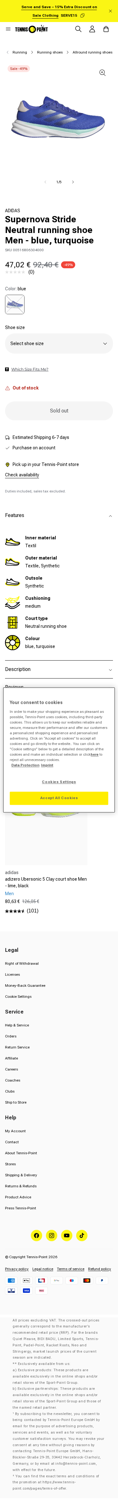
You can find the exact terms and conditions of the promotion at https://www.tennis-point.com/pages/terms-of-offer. (56, 1482)
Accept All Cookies (59, 798)
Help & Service (17, 1025)
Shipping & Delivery (21, 1175)
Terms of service (70, 1269)
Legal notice (42, 1269)
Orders (10, 1036)
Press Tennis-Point (20, 1208)
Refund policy (99, 1269)
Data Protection (25, 765)
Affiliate (11, 1058)
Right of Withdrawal (22, 963)
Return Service (17, 1047)
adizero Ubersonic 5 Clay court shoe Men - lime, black (46, 882)
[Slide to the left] (45, 182)
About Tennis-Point (21, 1153)
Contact (12, 1142)
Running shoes (50, 52)
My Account (15, 1131)
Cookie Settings (18, 996)
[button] (8, 29)
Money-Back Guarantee (25, 985)
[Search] (78, 29)
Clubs (9, 1091)
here (94, 755)
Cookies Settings (59, 782)
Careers (11, 1069)
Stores (10, 1164)
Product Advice (18, 1197)
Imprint (47, 765)
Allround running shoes (92, 52)
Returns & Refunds (21, 1186)
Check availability (22, 474)
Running (20, 52)
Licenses (12, 974)
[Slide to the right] (73, 182)
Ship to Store (15, 1102)
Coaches (12, 1080)
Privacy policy (17, 1269)
